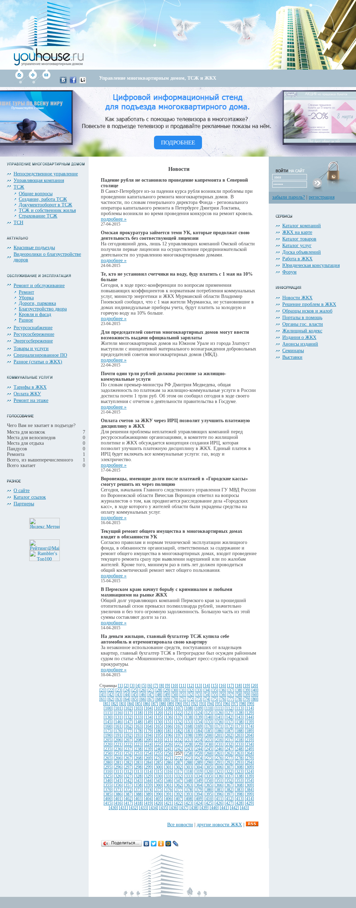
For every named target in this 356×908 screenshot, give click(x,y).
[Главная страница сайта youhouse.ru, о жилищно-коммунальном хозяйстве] (19, 82)
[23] (118, 690)
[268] (138, 758)
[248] (239, 749)
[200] (208, 735)
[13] (198, 686)
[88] (162, 704)
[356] (118, 785)
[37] (230, 690)
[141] (219, 717)
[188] (239, 731)
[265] (108, 758)
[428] (239, 803)
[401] (118, 799)
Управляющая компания (39, 180)
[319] (198, 771)
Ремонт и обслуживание (39, 285)
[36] (222, 690)
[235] (108, 749)
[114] (249, 708)
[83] (122, 704)
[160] (108, 726)
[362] (178, 785)
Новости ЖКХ (297, 297)
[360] (158, 785)
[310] (108, 771)
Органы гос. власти (302, 324)
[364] (198, 785)
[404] (148, 799)
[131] (118, 717)
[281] (118, 762)
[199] (198, 735)
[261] (219, 753)
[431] (123, 808)
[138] (188, 717)
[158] (239, 722)
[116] (118, 713)
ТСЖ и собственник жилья (47, 210)
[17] (230, 686)
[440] (214, 808)
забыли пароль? (288, 197)
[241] (168, 749)
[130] (108, 717)
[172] (229, 726)
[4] (138, 686)
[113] (239, 708)
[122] (178, 713)
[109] (198, 708)
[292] (229, 762)
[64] (126, 699)
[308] (239, 767)
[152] (178, 722)
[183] (188, 731)
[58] (238, 695)
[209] (148, 740)
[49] (166, 695)
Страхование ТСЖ (38, 216)
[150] (158, 722)
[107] (178, 708)
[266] (118, 758)
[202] (229, 735)
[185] (208, 731)
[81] (106, 704)
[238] (138, 749)
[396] (219, 794)
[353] (239, 781)
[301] (168, 767)
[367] (229, 785)
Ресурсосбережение (34, 334)
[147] (128, 722)
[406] (168, 799)
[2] (126, 686)
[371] (118, 790)
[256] (168, 753)
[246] (219, 749)
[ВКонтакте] (146, 843)
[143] (239, 717)
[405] (158, 799)
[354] (249, 781)
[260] (208, 753)
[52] (190, 695)
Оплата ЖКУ (27, 393)
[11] (182, 686)
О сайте (22, 490)
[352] (229, 781)
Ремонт (26, 292)
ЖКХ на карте (297, 232)
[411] (219, 799)
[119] (148, 713)
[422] (178, 803)
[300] (158, 767)
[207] (128, 740)
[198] (188, 735)
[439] (204, 808)
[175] (108, 731)
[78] (238, 699)
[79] (246, 699)
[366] (219, 785)
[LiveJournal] (175, 843)
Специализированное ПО (40, 355)
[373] (138, 790)
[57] (230, 695)
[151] (168, 722)
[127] (229, 713)
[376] (168, 790)
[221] (118, 744)
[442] (234, 808)
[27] (150, 690)
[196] (168, 735)
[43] (118, 695)
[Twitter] (153, 843)
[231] (219, 744)
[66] (142, 699)
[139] (198, 717)
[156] (219, 722)
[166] (168, 726)
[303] (188, 767)
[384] (249, 790)
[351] (219, 781)
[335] (208, 776)
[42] (110, 695)
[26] (142, 690)
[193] (138, 735)
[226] (168, 744)
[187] (229, 731)
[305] (208, 767)
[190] (108, 735)
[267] (128, 758)
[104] (148, 708)
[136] (168, 717)
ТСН (18, 222)
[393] (188, 794)
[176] (118, 731)
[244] (198, 749)
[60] (254, 695)
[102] (128, 708)
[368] (239, 785)
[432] (133, 808)
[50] (174, 695)
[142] (229, 717)
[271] (168, 758)
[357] (128, 785)
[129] (249, 713)
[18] (238, 686)
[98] (242, 704)
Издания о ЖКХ (299, 337)
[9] (167, 686)
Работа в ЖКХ (297, 258)
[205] (108, 740)
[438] (194, 808)
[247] (229, 749)
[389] (148, 794)
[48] (158, 695)
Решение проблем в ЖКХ (309, 304)
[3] (132, 686)
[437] (183, 808)
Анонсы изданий (300, 344)
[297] (128, 767)
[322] (229, 771)
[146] (118, 722)
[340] (108, 781)
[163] (138, 726)
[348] (188, 781)
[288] (188, 762)
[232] (229, 744)
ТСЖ (19, 187)
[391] (168, 794)
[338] (239, 776)
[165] (158, 726)
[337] (229, 776)
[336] (219, 776)
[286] (168, 762)
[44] (126, 695)
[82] (114, 704)
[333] (188, 776)
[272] (178, 758)
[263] (239, 753)
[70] (174, 699)
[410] (208, 799)
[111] (219, 708)
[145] (108, 722)
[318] (188, 771)
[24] (126, 690)
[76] (222, 699)
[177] (128, 731)
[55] (214, 695)
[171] (219, 726)
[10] (174, 686)
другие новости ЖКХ (219, 824)
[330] (158, 776)
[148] (138, 722)
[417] (128, 803)
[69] (166, 699)
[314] (148, 771)
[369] (249, 785)
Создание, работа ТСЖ (43, 199)
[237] (128, 749)
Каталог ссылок (30, 497)
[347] (178, 781)
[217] (229, 740)
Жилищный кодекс (302, 330)
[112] (229, 708)
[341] (118, 781)
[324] (249, 771)
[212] (178, 740)
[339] (249, 776)
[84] (130, 704)
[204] (249, 735)
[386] (118, 794)
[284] (148, 762)
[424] (198, 803)
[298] (138, 767)
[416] (118, 803)
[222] (128, 744)
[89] (170, 704)
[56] (222, 695)
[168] (188, 726)
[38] (238, 690)
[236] (118, 749)
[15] (214, 686)
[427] (229, 803)
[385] (108, 794)
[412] (229, 799)
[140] (208, 717)
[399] (249, 794)
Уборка (26, 297)
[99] (250, 704)
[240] (158, 749)
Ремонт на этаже (31, 400)
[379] (198, 790)
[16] (222, 686)
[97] (234, 704)
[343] (138, 781)
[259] (198, 753)
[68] (158, 699)
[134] (148, 717)
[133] (138, 717)
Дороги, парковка (37, 303)
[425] (208, 803)
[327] (128, 776)
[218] (239, 740)
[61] (102, 699)
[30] (174, 690)
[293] (239, 762)
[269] (148, 758)
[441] (224, 808)
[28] (158, 690)
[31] (182, 690)
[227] (178, 744)
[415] (108, 803)
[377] (178, 790)
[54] (206, 695)
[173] (239, 726)
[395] (208, 794)
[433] (143, 808)
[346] (168, 781)
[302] (178, 767)
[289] (198, 762)
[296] (118, 767)
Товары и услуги (31, 348)
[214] (198, 740)
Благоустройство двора (43, 308)
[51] (182, 695)
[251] (118, 753)
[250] (108, 753)
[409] (198, 799)
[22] (110, 690)
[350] (208, 781)
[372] (128, 790)
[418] (138, 803)
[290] (208, 762)
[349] (198, 781)
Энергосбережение (33, 341)
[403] (138, 799)
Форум (289, 272)
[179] (148, 731)
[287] (178, 762)
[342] (128, 781)
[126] (219, 713)
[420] (158, 803)
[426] (219, 803)
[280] (108, 762)
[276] (219, 758)
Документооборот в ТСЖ (45, 204)
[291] (219, 762)
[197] (178, 735)
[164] (148, 726)
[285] (158, 762)
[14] (206, 686)
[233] (239, 744)
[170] (208, 726)
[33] (198, 690)
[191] (118, 735)
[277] (229, 758)
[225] (158, 744)
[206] (118, 740)
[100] (108, 708)
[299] (148, 767)
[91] (186, 704)
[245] (208, 749)
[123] (188, 713)
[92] (194, 704)
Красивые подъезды (34, 247)
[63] (118, 699)
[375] (158, 790)
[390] (158, 794)
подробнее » (114, 219)
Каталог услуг (297, 245)
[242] (178, 749)
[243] (188, 749)
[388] (138, 794)
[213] (188, 740)
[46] (142, 695)
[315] (158, 771)
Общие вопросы (35, 193)
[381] (219, 790)
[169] (198, 726)
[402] (128, 799)
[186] (219, 731)
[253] (138, 753)
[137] (178, 717)
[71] (182, 699)
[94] (210, 704)
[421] (168, 803)
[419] (148, 803)
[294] (249, 762)
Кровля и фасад (35, 314)
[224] (148, 744)
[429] (249, 803)
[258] (188, 753)
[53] (198, 695)
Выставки (292, 357)
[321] (219, 771)
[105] (158, 708)
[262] (229, 753)
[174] (249, 726)
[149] (148, 722)
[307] (229, 767)
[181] (168, 731)
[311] (118, 771)
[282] (128, 762)
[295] (108, 767)
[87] (154, 704)
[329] (148, 776)
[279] (249, 758)
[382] (229, 790)
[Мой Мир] (168, 843)
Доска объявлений (301, 252)
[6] (149, 686)
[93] (202, 704)
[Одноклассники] (161, 843)
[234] (249, 744)
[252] (128, 753)
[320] (208, 771)
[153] (188, 722)
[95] (218, 704)
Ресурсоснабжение (33, 327)
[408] (188, 799)
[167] (178, 726)
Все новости (180, 824)
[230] (208, 744)
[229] (198, 744)
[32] (190, 690)
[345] (158, 781)
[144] (249, 717)
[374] (148, 790)
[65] (134, 699)
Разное (26, 320)
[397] (229, 794)
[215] (208, 740)
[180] (158, 731)
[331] (168, 776)
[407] (178, 799)
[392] (178, 794)
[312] (128, 771)
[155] (208, 722)
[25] (134, 690)
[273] (188, 758)
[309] (249, 767)
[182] (178, 731)
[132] (128, 717)
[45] (134, 695)
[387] (128, 794)
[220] (108, 744)
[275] (208, 758)
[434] (153, 808)
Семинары (293, 350)
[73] (198, 699)
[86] (146, 704)
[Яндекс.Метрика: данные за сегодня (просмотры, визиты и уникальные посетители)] (44, 523)
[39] (246, 690)
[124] (198, 713)
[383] (239, 790)
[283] (138, 762)
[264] (249, 753)
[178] (138, 731)
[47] (150, 695)
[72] (190, 699)
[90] (178, 704)
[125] (208, 713)
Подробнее (178, 142)
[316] (168, 771)
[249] (249, 749)
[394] (198, 794)
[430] (113, 808)
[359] (148, 785)
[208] (138, 740)
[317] (178, 771)
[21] (102, 690)
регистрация (321, 197)
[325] (108, 776)
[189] (249, 731)
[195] (158, 735)
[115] (108, 713)
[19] (246, 686)
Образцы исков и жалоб (307, 311)
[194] (148, 735)
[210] (158, 740)
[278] (239, 758)
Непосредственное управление (46, 173)
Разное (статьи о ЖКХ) (38, 361)
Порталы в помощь (302, 317)
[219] (249, 740)
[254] (148, 753)
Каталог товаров (299, 239)
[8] (161, 686)
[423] (188, 803)
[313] (138, 771)
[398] (239, 794)
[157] (229, 722)
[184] (198, 731)
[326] (118, 776)
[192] (128, 735)
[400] (108, 799)
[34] (206, 690)
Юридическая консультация (311, 265)
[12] (190, 686)
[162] (128, 726)
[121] (168, 713)
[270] (158, 758)
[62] (110, 699)
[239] (148, 749)
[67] (150, 699)
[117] (128, 713)
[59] (246, 695)
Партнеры (24, 503)
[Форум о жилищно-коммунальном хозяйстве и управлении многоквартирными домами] (33, 82)
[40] (254, 690)
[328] (138, 776)
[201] (219, 735)
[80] (254, 699)
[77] (230, 699)
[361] (168, 785)
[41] (102, 695)
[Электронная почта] (45, 82)
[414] (249, 799)
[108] (188, 708)
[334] (198, 776)
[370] (108, 790)
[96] (226, 704)
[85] (138, 704)
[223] (138, 744)
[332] (178, 776)
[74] (206, 699)
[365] (208, 785)
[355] (108, 785)
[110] (208, 708)
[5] (143, 686)
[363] (188, 785)
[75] (214, 699)
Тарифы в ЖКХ (30, 387)
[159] (249, 722)
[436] (173, 808)
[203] (239, 735)
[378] (188, 790)
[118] (138, 713)
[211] (168, 740)
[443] (244, 808)
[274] (198, 758)
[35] (214, 690)
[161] (118, 726)
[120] (158, 713)
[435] (163, 808)
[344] (148, 781)
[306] (219, 767)
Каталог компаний (301, 225)
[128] (239, 713)
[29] (166, 690)
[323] (239, 771)
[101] (118, 708)
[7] (155, 686)
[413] (239, 799)
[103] (138, 708)
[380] (208, 790)
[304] (198, 767)
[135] (158, 717)
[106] (168, 708)
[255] (158, 753)
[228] (188, 744)
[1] (120, 686)
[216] (219, 740)
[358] (138, 785)
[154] (198, 722)
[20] (254, 686)
